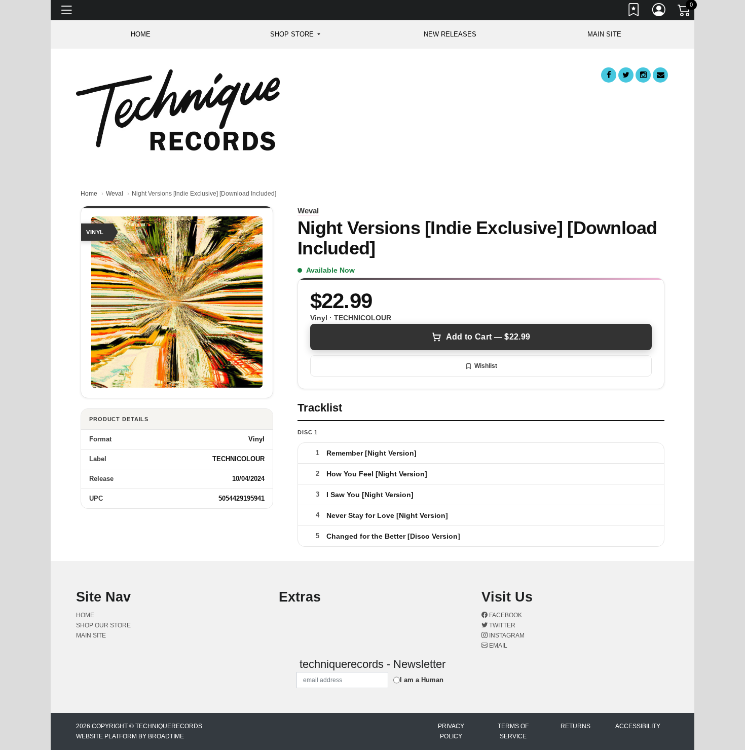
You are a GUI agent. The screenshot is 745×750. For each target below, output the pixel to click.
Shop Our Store (103, 625)
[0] (684, 12)
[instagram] (643, 75)
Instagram (506, 635)
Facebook (505, 615)
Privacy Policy (451, 731)
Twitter (501, 625)
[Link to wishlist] (634, 12)
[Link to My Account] (659, 12)
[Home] (178, 109)
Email (497, 645)
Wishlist (485, 365)
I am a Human (421, 680)
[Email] (660, 75)
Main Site (604, 34)
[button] (295, 34)
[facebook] (608, 75)
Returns (575, 726)
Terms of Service (513, 731)
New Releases (450, 34)
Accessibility (637, 726)
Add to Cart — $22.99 (488, 336)
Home (89, 193)
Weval (114, 193)
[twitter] (626, 75)
